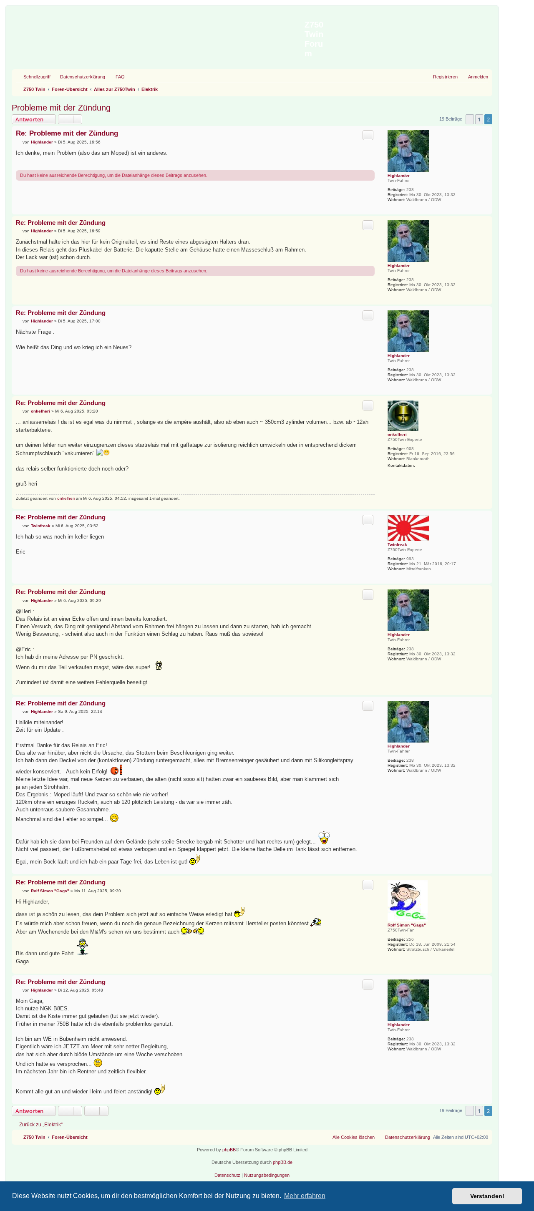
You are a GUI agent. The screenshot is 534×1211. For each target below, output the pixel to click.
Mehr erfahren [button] (304, 1195)
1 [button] (479, 119)
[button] (470, 119)
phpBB (229, 1149)
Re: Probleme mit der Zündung (67, 133)
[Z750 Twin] (159, 33)
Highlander (399, 175)
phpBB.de (282, 1162)
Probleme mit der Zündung (61, 107)
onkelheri (397, 434)
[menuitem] (79, 77)
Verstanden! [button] (487, 1196)
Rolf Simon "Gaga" (407, 925)
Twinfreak (397, 544)
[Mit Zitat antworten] (368, 135)
